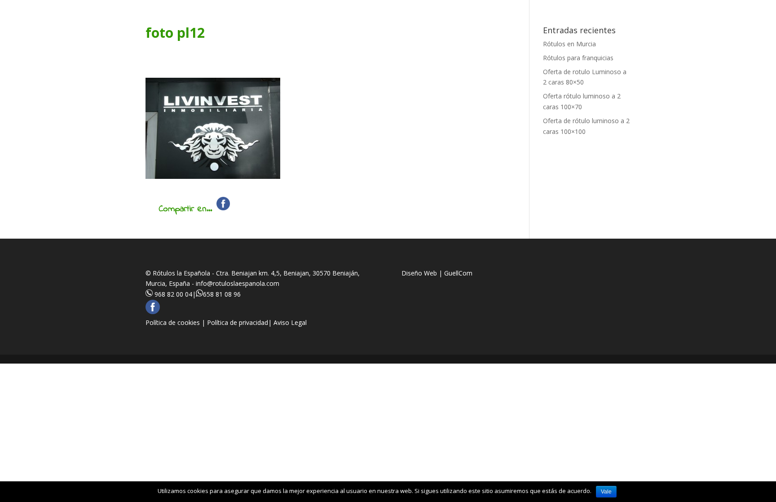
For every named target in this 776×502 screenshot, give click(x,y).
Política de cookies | (176, 322)
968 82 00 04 (173, 294)
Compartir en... (185, 209)
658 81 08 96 (222, 294)
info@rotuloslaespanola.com (237, 283)
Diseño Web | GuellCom (436, 273)
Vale (606, 492)
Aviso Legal (290, 322)
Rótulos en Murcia (569, 44)
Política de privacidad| (240, 322)
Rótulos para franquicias (578, 57)
